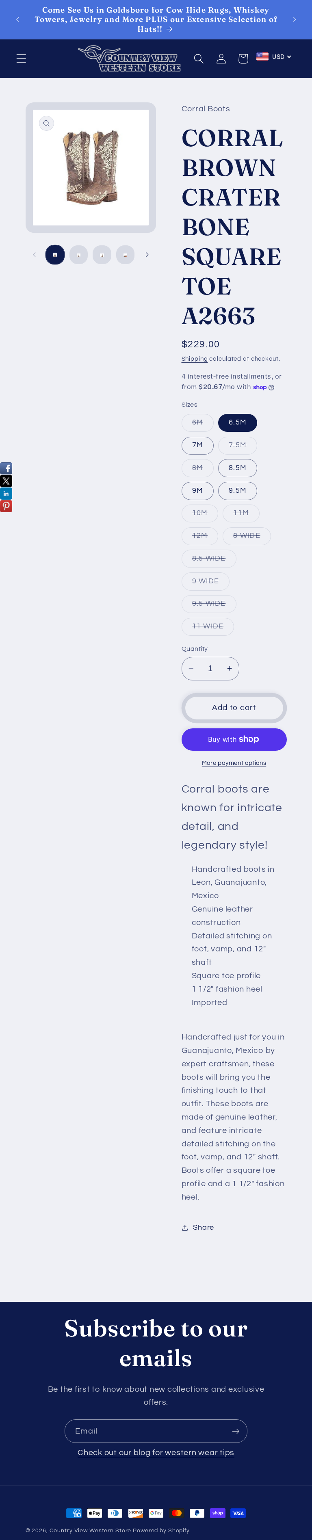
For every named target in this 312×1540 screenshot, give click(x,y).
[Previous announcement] (17, 19)
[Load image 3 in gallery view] (102, 254)
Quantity (195, 648)
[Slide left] (34, 255)
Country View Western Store (91, 1531)
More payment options (234, 763)
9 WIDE (211, 584)
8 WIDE (252, 538)
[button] (21, 59)
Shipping (195, 359)
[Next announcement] (294, 19)
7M (198, 445)
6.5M (238, 422)
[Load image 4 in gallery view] (125, 254)
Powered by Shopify (161, 1531)
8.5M (238, 468)
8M (203, 470)
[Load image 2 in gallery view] (78, 254)
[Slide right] (147, 255)
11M (246, 515)
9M (198, 490)
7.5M (243, 448)
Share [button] (203, 1227)
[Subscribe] (236, 1431)
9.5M (238, 490)
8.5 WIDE (214, 561)
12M (205, 538)
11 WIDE (213, 629)
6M (203, 425)
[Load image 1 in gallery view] (55, 254)
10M (205, 515)
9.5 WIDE (214, 606)
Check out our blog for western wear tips (156, 1453)
